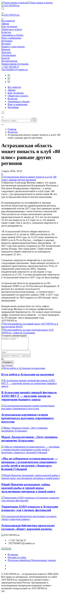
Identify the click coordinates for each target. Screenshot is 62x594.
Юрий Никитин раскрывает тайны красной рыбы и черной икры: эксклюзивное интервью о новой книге (28, 488)
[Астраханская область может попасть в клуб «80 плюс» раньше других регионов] (31, 179)
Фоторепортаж (9, 61)
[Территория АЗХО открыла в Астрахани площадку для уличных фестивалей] (31, 500)
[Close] (2, 18)
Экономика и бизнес (12, 35)
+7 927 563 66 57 (10, 66)
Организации (8, 55)
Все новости (8, 20)
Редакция (13, 554)
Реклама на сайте (17, 557)
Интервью (6, 40)
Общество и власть (11, 29)
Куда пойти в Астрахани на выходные (27, 374)
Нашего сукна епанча (13, 46)
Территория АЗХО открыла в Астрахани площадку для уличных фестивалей (29, 508)
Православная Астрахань (15, 63)
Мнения (5, 49)
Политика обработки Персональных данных (32, 560)
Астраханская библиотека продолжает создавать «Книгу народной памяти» (28, 527)
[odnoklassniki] (9, 78)
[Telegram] (9, 75)
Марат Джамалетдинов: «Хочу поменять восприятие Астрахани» (29, 438)
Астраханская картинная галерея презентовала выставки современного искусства (27, 418)
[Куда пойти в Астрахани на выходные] (23, 368)
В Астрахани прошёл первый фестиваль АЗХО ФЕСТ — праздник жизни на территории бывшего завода (29, 396)
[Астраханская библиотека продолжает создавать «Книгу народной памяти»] (31, 519)
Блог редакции (9, 26)
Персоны (6, 52)
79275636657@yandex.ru (14, 69)
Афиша (5, 23)
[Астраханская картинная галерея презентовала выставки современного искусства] (31, 408)
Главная (12, 129)
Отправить (8, 362)
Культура (6, 32)
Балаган (5, 58)
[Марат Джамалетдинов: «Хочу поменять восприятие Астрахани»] (31, 430)
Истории (6, 43)
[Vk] (9, 81)
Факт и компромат (11, 38)
